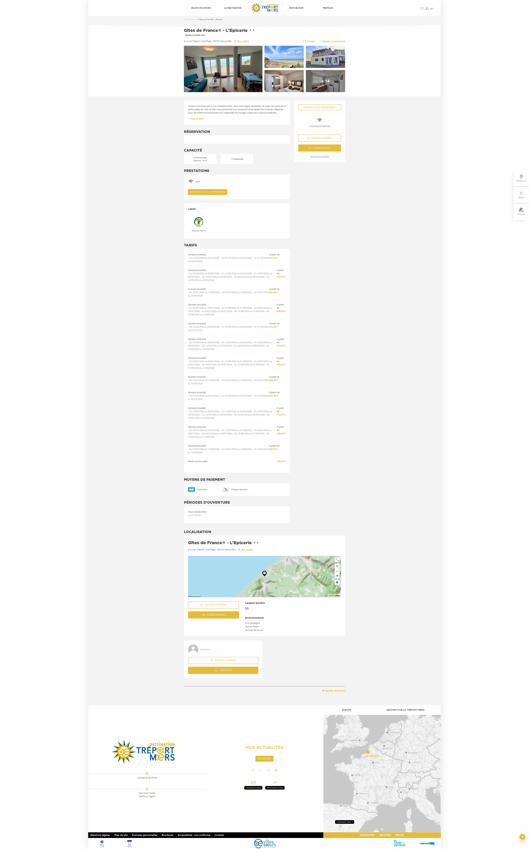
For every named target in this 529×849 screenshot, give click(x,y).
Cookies (219, 835)
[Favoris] (422, 9)
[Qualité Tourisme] (129, 843)
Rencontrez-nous (275, 788)
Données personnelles (144, 835)
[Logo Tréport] (147, 752)
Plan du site (121, 835)
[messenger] (522, 839)
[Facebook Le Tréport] (253, 770)
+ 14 (325, 81)
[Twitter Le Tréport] (260, 770)
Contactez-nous (253, 788)
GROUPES (385, 835)
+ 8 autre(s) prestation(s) (319, 126)
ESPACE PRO (367, 835)
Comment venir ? (345, 822)
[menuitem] (201, 8)
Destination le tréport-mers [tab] (405, 710)
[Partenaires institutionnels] (102, 843)
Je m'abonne (264, 758)
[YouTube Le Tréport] (276, 770)
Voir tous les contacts (320, 156)
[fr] (432, 8)
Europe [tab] (346, 710)
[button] (427, 8)
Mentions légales (100, 835)
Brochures (167, 835)
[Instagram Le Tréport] (268, 770)
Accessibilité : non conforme (194, 835)
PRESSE (399, 835)
